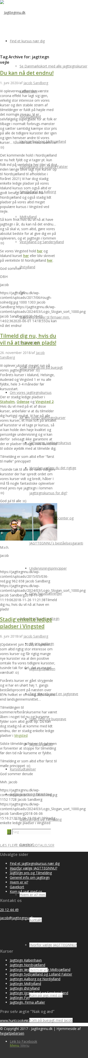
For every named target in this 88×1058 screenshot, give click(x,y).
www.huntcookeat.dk (16, 1020)
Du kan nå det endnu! (27, 72)
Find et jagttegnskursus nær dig (35, 863)
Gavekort (17, 886)
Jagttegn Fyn (20, 997)
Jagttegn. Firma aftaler (27, 1002)
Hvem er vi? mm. (33, 894)
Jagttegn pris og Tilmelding (31, 872)
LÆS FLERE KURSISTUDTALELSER (27, 845)
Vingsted (21, 735)
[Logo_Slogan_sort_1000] (12, 12)
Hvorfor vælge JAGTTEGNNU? (33, 868)
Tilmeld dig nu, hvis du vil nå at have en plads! (28, 339)
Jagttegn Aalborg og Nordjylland (35, 979)
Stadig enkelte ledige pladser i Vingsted (26, 623)
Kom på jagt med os (26, 891)
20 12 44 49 (9, 909)
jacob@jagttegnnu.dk (16, 917)
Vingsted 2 (44, 401)
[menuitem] (54, 66)
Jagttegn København (26, 960)
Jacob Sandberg (35, 82)
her (40, 251)
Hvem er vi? (19, 882)
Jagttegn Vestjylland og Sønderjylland (39, 993)
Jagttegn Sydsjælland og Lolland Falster (41, 974)
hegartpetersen (12, 1033)
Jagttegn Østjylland (25, 988)
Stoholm (7, 401)
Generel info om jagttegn (30, 877)
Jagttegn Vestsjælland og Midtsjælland (40, 969)
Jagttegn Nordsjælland (27, 964)
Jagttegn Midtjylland (25, 983)
